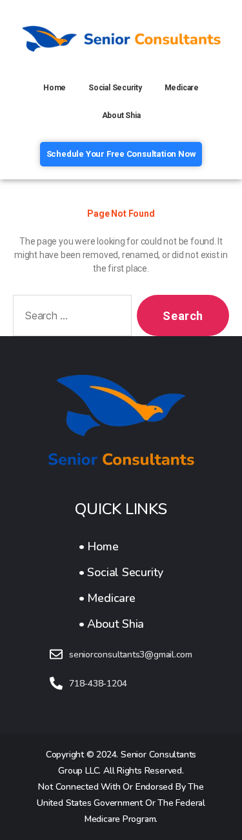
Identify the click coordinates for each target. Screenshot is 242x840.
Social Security (115, 87)
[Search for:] (70, 318)
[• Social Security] (121, 572)
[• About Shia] (121, 624)
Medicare (182, 87)
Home (54, 87)
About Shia (121, 115)
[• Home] (121, 546)
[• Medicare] (121, 598)
